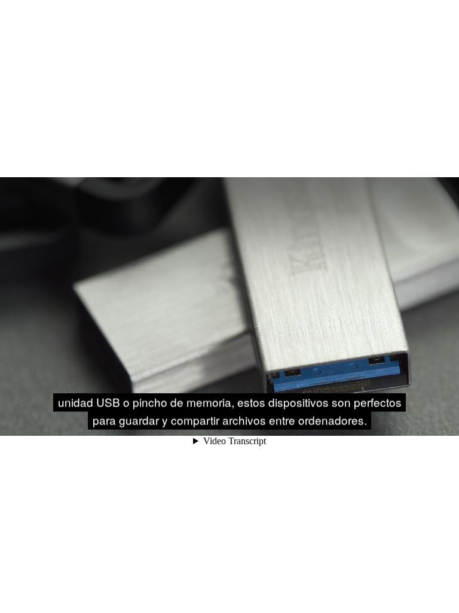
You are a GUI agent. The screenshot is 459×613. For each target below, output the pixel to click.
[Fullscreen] (442, 421)
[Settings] (392, 421)
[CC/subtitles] (375, 421)
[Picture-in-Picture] (425, 421)
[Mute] (358, 421)
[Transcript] (409, 421)
